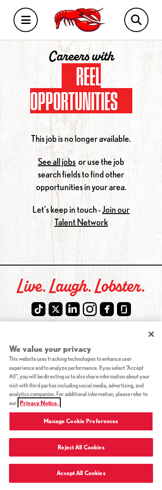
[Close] (151, 334)
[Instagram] (90, 309)
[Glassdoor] (124, 309)
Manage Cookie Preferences (81, 421)
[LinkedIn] (73, 309)
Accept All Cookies (81, 473)
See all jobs (57, 161)
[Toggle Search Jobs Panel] (136, 20)
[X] (56, 309)
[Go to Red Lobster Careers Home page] (81, 20)
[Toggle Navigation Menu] (26, 20)
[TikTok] (38, 309)
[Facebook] (107, 309)
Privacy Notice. (39, 403)
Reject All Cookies (81, 447)
